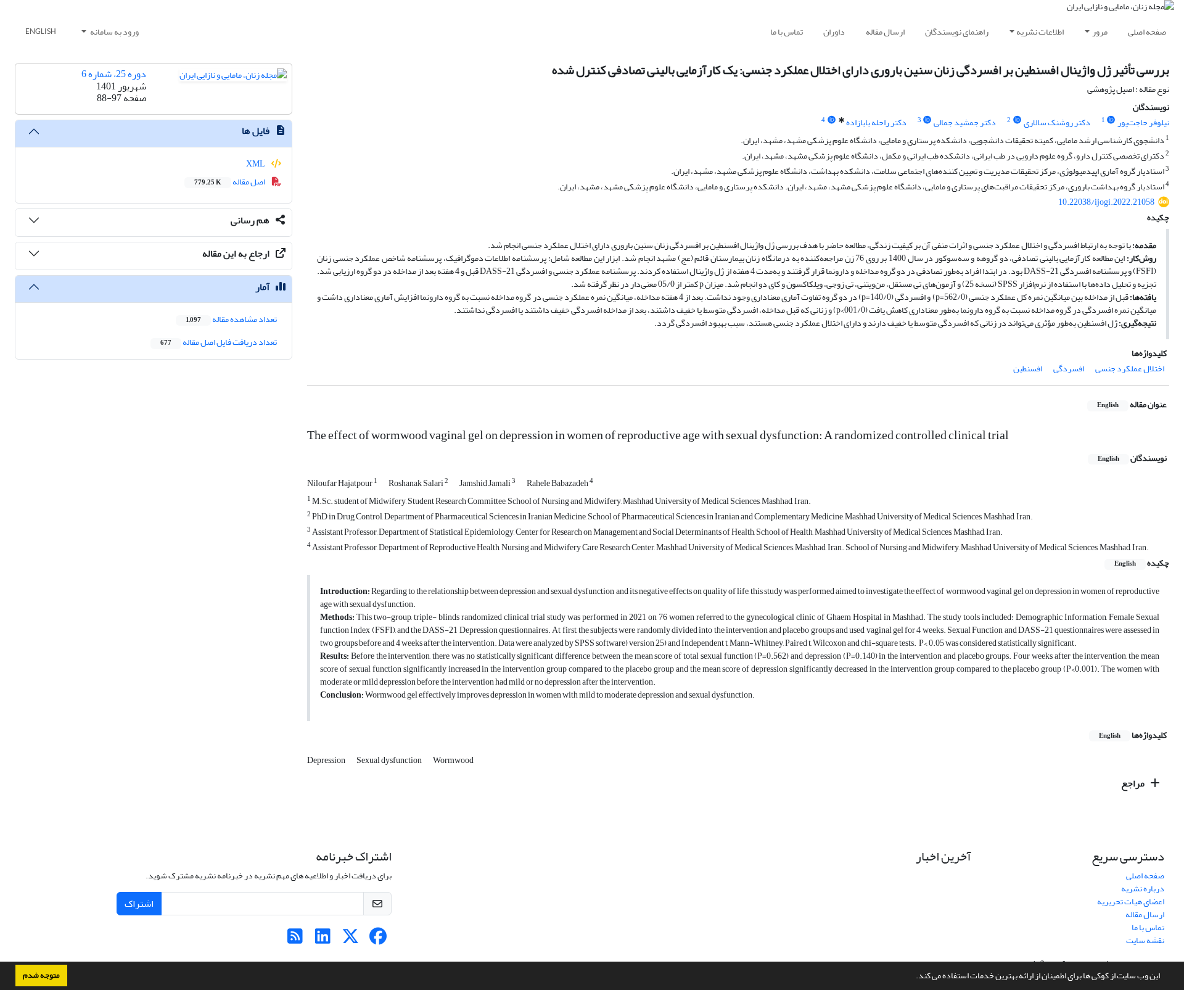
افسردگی (1068, 368)
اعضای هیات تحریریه (1130, 901)
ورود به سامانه (114, 31)
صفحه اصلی (1147, 31)
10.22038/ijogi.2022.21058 (1106, 202)
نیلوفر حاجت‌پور (1143, 122)
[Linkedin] (323, 939)
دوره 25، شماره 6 (113, 74)
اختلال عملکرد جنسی (1129, 368)
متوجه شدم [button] (41, 975)
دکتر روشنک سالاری (1057, 122)
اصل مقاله (230, 181)
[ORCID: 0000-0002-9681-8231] (927, 120)
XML (256, 163)
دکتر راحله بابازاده (876, 122)
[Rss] (295, 939)
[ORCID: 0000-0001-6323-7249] (831, 120)
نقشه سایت (1145, 940)
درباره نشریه (1142, 888)
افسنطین (1027, 368)
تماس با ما (786, 31)
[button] (913, 977)
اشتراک (139, 903)
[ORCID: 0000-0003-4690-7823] (1017, 120)
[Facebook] (378, 939)
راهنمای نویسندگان (957, 31)
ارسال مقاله (885, 31)
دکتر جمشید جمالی (965, 122)
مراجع (1133, 783)
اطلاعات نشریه (1040, 31)
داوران (834, 31)
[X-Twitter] (350, 939)
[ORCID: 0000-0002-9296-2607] (1111, 120)
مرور (1100, 31)
